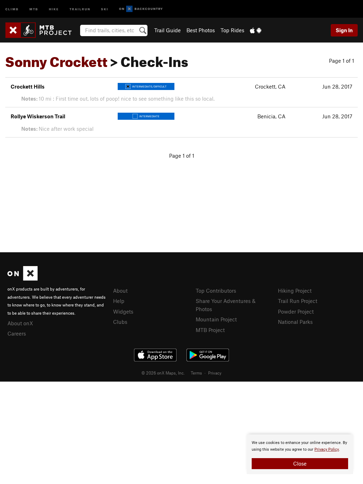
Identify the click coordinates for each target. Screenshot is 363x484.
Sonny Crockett (56, 59)
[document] (300, 454)
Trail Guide (167, 30)
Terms (196, 372)
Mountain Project (216, 319)
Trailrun (79, 8)
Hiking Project (295, 290)
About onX (20, 323)
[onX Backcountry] (141, 9)
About (120, 290)
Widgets (123, 311)
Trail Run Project (297, 301)
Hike (54, 8)
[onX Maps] (22, 278)
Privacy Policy (326, 449)
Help (118, 301)
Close (300, 463)
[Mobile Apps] (255, 30)
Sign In (344, 30)
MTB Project (210, 330)
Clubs (120, 322)
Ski (104, 8)
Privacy (215, 372)
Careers (16, 333)
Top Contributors (216, 290)
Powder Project (296, 311)
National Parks (295, 322)
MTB (33, 8)
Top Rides (232, 30)
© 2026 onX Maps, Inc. (163, 372)
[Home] (42, 30)
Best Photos (200, 30)
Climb (12, 8)
